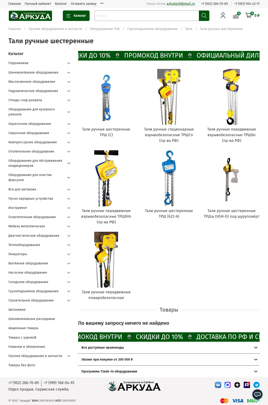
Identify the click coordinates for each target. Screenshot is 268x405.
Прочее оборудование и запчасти (55, 29)
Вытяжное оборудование (28, 263)
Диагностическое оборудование (33, 236)
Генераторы (17, 254)
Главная (14, 4)
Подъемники (18, 63)
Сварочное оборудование (28, 133)
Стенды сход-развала (25, 100)
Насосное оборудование (27, 272)
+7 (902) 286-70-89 (214, 4)
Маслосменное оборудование (31, 82)
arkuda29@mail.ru (181, 4)
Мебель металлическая (26, 226)
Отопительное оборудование (31, 151)
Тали (188, 29)
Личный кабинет (38, 4)
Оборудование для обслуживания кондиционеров (35, 163)
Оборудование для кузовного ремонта (31, 111)
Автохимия (17, 310)
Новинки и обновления (26, 347)
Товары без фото (21, 365)
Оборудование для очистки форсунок (30, 177)
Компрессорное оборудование (32, 142)
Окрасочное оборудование (29, 124)
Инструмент (17, 208)
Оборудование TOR (105, 29)
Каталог (61, 4)
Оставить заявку (84, 4)
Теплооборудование (24, 245)
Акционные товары (23, 328)
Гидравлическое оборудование (33, 91)
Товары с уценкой (22, 337)
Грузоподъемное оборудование (152, 29)
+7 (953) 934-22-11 (247, 4)
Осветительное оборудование (32, 217)
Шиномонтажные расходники (31, 319)
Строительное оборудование (31, 300)
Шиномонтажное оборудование (33, 72)
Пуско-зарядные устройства (30, 199)
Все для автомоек (22, 189)
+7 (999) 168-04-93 (59, 382)
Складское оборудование (28, 282)
